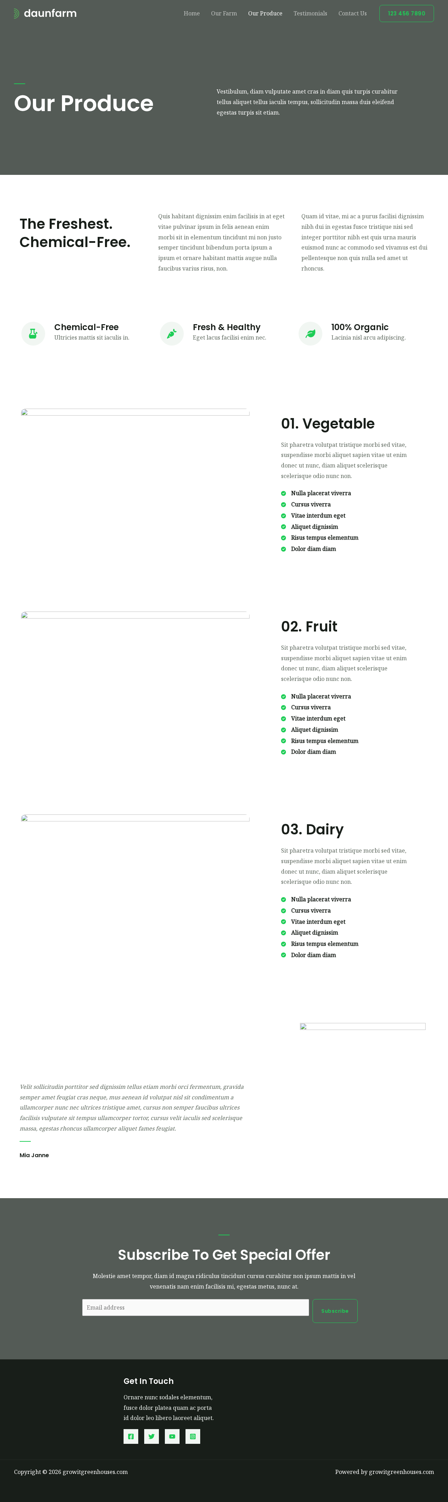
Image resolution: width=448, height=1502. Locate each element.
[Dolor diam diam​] (308, 549)
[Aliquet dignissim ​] (310, 527)
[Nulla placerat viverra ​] (316, 493)
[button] (406, 13)
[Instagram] (193, 1436)
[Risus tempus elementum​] (319, 538)
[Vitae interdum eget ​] (314, 516)
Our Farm (224, 13)
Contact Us (352, 13)
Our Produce (265, 13)
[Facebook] (131, 1436)
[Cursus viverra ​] (306, 504)
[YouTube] (172, 1436)
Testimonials (310, 13)
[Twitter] (151, 1436)
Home (192, 13)
